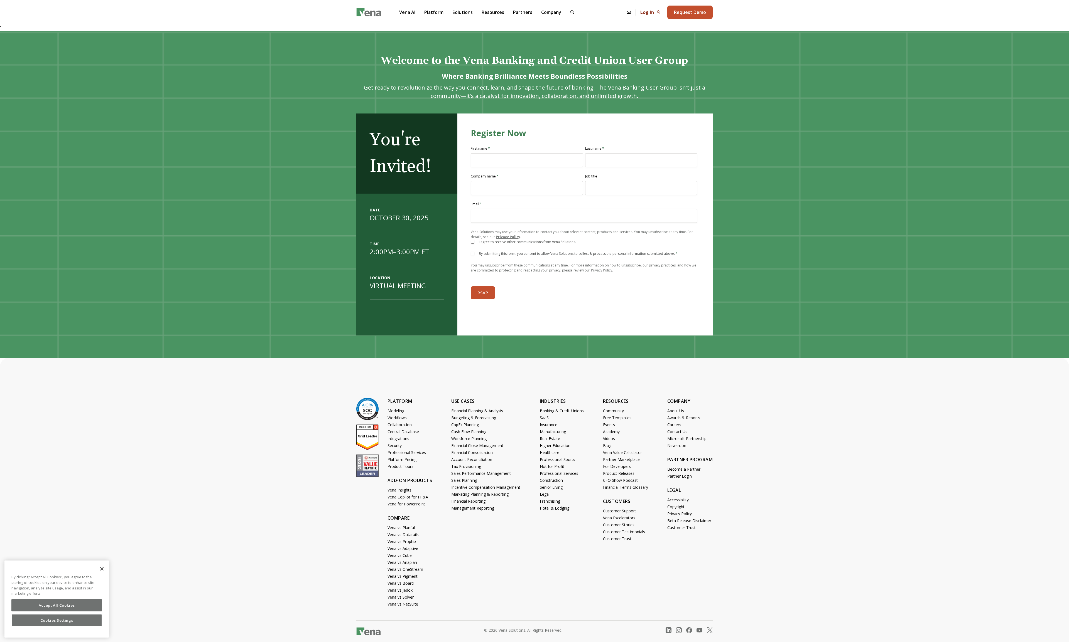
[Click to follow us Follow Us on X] (710, 630)
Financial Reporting (468, 501)
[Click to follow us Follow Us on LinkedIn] (668, 630)
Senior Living (551, 487)
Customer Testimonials (624, 531)
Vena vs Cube (400, 555)
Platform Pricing (402, 459)
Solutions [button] (462, 12)
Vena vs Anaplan (402, 562)
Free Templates (617, 417)
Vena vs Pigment (403, 576)
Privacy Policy (508, 236)
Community (613, 410)
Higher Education (555, 445)
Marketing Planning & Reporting (480, 494)
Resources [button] (493, 12)
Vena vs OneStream (405, 569)
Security (395, 445)
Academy (611, 431)
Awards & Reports (683, 417)
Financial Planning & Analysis (477, 410)
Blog (607, 445)
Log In (647, 12)
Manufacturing (553, 431)
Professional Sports (557, 459)
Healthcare (549, 452)
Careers (674, 424)
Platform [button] (433, 12)
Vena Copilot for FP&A (408, 497)
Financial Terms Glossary (625, 487)
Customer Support (619, 510)
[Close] (102, 569)
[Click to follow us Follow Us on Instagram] (679, 630)
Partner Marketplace (621, 459)
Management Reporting (472, 508)
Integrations (398, 438)
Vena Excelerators (619, 517)
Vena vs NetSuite (403, 604)
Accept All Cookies (57, 605)
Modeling (396, 410)
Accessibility (678, 499)
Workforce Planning (469, 438)
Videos (609, 438)
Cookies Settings (56, 620)
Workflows (397, 417)
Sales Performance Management (481, 473)
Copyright (676, 506)
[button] (572, 12)
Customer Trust (617, 538)
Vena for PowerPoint (406, 504)
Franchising (550, 501)
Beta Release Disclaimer (689, 520)
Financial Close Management (477, 445)
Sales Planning (464, 480)
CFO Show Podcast (620, 480)
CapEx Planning (465, 424)
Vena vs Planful (401, 527)
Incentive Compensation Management (485, 487)
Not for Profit (552, 466)
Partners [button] (522, 12)
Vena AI (407, 12)
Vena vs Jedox (400, 590)
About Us (675, 410)
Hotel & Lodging (554, 508)
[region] (56, 599)
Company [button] (551, 12)
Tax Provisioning (466, 466)
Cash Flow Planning (468, 431)
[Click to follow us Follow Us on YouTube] (699, 630)
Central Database (403, 431)
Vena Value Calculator (622, 452)
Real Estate (550, 438)
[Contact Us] (629, 12)
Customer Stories (618, 524)
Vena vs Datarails (403, 534)
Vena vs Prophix (402, 541)
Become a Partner (683, 469)
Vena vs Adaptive (403, 548)
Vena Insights (399, 490)
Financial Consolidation (472, 452)
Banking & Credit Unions (562, 410)
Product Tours (400, 466)
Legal (545, 494)
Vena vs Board (401, 583)
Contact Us (677, 431)
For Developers (617, 466)
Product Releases (618, 473)
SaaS (544, 417)
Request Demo (690, 12)
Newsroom (677, 445)
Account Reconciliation (471, 459)
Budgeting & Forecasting (473, 417)
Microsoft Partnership (687, 438)
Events (609, 424)
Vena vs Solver (401, 597)
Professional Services (407, 452)
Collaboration (400, 424)
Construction (551, 480)
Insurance (548, 424)
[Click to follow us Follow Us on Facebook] (689, 630)
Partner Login (679, 476)
